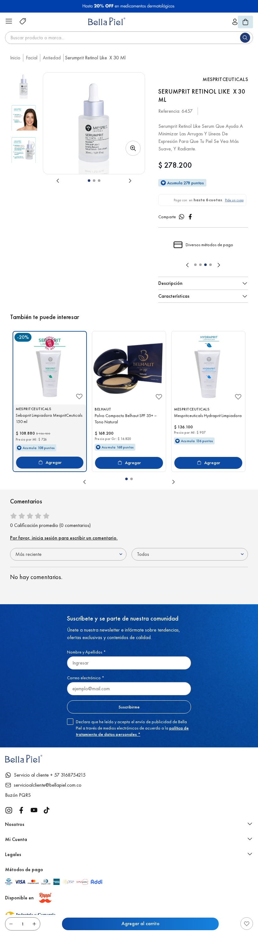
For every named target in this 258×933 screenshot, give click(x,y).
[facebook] (190, 218)
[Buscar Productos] (246, 38)
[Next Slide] (219, 267)
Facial (31, 57)
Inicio (15, 57)
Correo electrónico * (85, 679)
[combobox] (129, 37)
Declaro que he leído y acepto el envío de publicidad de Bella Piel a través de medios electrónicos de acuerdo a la (132, 730)
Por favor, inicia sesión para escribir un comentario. (64, 539)
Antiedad (52, 57)
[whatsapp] (181, 218)
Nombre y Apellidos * (86, 654)
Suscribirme (129, 709)
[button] (94, 123)
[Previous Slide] (187, 267)
